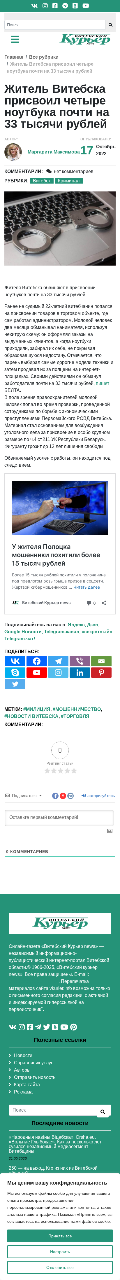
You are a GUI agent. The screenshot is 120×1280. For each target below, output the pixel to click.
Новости (23, 1055)
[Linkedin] (80, 672)
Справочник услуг (33, 1062)
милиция (38, 709)
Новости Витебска (33, 716)
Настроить (60, 1251)
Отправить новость (34, 1077)
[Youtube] (37, 672)
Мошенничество (78, 709)
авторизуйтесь (100, 795)
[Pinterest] (101, 672)
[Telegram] (58, 661)
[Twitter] (15, 684)
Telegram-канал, (62, 631)
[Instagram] (58, 672)
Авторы (22, 1070)
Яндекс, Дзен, (83, 624)
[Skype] (15, 672)
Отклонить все (60, 1267)
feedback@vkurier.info (34, 981)
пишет (102, 383)
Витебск (41, 180)
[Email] (101, 661)
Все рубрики (44, 57)
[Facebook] (37, 661)
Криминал (69, 180)
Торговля (76, 716)
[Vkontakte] (15, 661)
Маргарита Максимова (54, 151)
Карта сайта (27, 1084)
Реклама (23, 1091)
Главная (13, 57)
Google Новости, (23, 631)
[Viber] (80, 661)
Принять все (60, 1236)
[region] (60, 1226)
